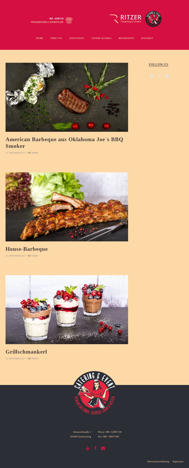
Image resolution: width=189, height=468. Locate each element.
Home (39, 38)
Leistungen (76, 38)
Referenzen (126, 38)
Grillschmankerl (26, 352)
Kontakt (147, 38)
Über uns (56, 38)
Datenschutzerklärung (158, 461)
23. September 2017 (16, 153)
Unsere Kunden (101, 38)
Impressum (178, 461)
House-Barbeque (27, 249)
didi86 (35, 153)
